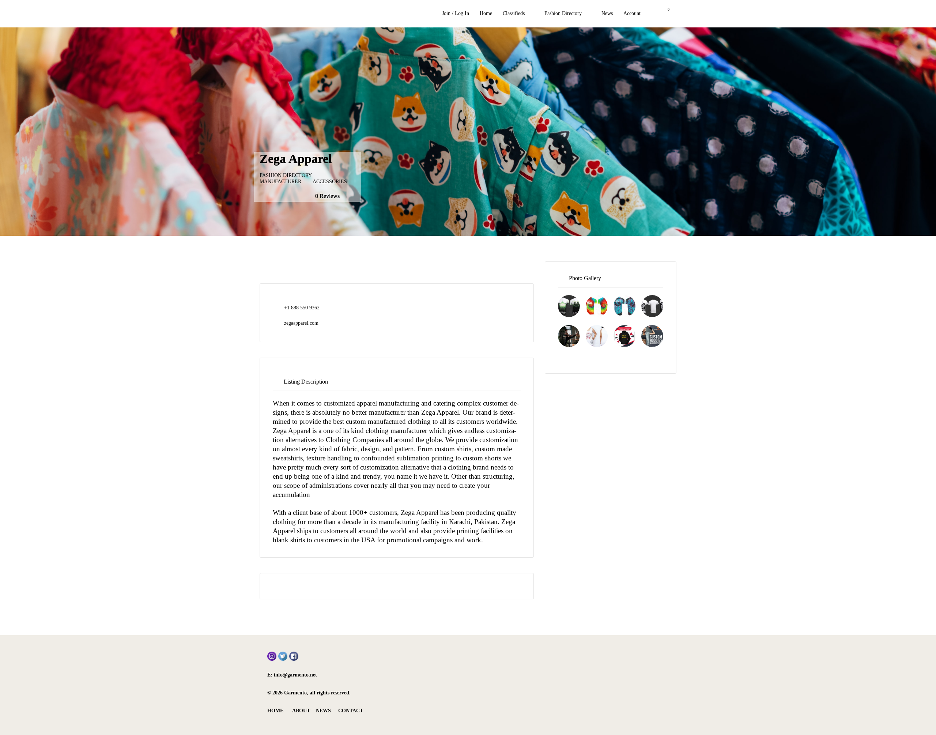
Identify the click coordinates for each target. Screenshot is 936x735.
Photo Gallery (585, 278)
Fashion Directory (563, 13)
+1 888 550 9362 (302, 307)
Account (632, 13)
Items (663, 13)
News (607, 13)
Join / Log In (455, 13)
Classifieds (514, 13)
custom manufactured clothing (388, 421)
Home (486, 13)
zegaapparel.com (301, 323)
